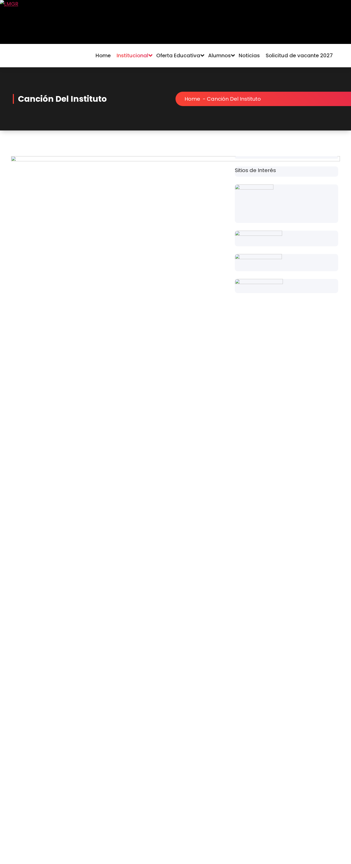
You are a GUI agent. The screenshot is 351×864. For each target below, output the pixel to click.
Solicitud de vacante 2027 (299, 55)
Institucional (132, 55)
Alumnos (219, 55)
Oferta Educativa (178, 55)
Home (103, 55)
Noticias (249, 55)
